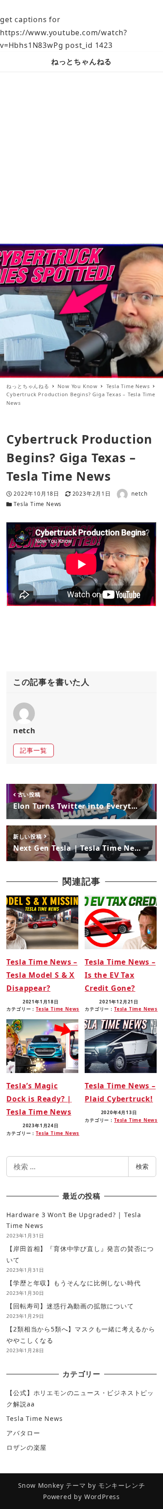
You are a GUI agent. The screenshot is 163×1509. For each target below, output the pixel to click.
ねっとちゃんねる (81, 61)
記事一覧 (33, 750)
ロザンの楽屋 (26, 1447)
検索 (142, 1166)
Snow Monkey (41, 1485)
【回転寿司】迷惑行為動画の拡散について (70, 1306)
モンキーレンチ (121, 1485)
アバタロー (23, 1433)
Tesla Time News (38, 504)
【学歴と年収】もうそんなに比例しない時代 (73, 1283)
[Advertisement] (81, 157)
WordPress (102, 1496)
